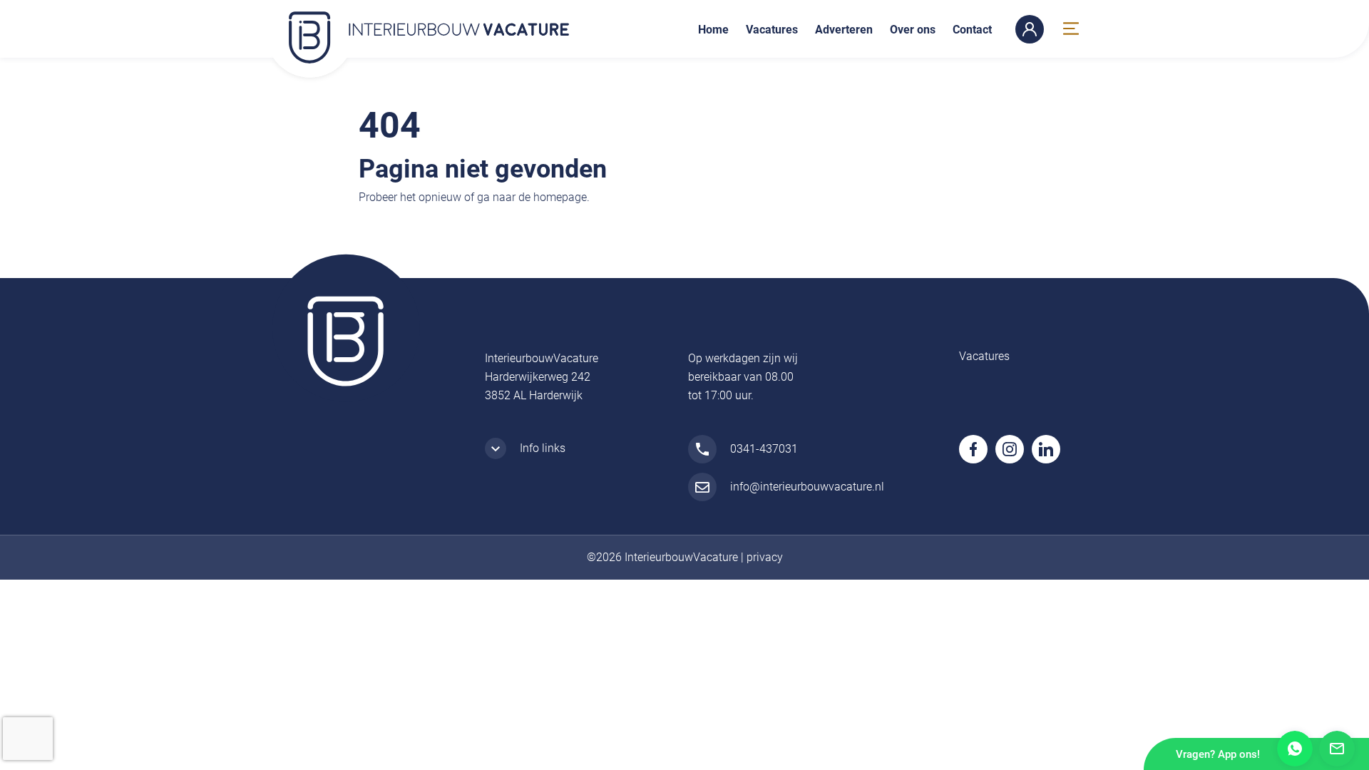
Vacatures (772, 29)
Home (713, 29)
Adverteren (844, 29)
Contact (972, 29)
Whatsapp (1295, 748)
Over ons (912, 29)
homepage (560, 197)
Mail (1337, 748)
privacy (765, 557)
